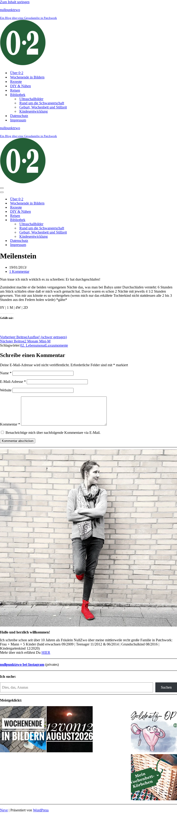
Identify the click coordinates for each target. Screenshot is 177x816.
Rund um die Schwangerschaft (41, 103)
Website (6, 390)
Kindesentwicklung (33, 111)
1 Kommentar (19, 271)
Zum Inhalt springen (15, 2)
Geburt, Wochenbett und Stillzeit (43, 107)
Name (6, 373)
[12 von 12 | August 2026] (70, 729)
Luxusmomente (56, 345)
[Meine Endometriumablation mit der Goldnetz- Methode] (154, 729)
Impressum (18, 120)
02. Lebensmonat (32, 345)
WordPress (41, 810)
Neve (4, 810)
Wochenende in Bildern (27, 77)
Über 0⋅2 (16, 73)
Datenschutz (19, 116)
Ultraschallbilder (31, 99)
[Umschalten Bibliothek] (80, 220)
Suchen (166, 687)
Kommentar (10, 424)
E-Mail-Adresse (13, 382)
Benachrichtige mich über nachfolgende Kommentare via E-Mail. (53, 433)
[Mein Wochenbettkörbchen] (154, 777)
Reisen (15, 90)
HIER (45, 652)
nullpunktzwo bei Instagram (22, 664)
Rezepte (16, 82)
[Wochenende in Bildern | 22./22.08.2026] (23, 729)
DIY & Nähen (20, 86)
